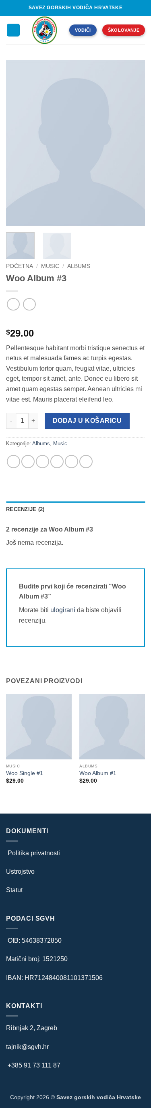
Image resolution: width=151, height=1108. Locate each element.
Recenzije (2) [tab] (25, 509)
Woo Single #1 (24, 773)
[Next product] (13, 304)
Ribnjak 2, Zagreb (31, 1028)
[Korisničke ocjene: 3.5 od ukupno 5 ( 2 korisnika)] (75, 320)
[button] (13, 30)
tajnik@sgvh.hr (27, 1046)
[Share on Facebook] (28, 461)
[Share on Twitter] (42, 461)
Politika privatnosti (33, 853)
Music (50, 266)
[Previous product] (29, 304)
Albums (78, 266)
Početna (19, 266)
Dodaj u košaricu (87, 420)
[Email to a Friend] (57, 461)
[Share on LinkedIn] (71, 461)
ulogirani (62, 610)
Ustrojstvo (20, 871)
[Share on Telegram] (86, 461)
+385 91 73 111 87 (34, 1065)
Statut (14, 890)
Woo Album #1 (97, 773)
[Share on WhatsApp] (13, 461)
